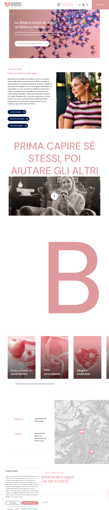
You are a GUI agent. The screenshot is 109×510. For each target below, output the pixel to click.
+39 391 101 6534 (54, 481)
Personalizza (13, 503)
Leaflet (93, 463)
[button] (100, 5)
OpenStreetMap (100, 463)
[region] (54, 360)
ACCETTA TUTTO (30, 503)
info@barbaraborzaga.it (54, 476)
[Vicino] (39, 469)
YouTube (45, 502)
